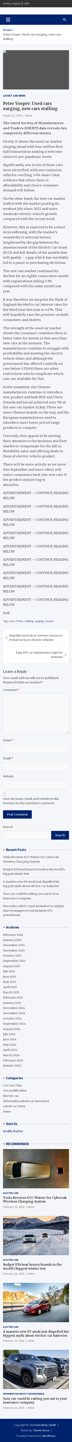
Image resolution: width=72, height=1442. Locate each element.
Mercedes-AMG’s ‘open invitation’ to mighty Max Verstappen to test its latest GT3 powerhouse (33, 910)
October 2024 (12, 1018)
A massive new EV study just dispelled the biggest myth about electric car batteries (36, 1333)
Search (8, 827)
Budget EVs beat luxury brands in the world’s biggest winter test (32, 1266)
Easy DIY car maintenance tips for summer (39, 655)
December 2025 (14, 945)
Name (8, 740)
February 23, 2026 (13, 1340)
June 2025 (9, 976)
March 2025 (11, 992)
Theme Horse (41, 1430)
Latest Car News (14, 95)
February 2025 (13, 997)
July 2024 (9, 1034)
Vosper (49, 621)
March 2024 (11, 1055)
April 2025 (10, 987)
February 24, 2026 (13, 1273)
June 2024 (10, 1039)
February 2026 (13, 935)
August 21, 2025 (12, 115)
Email (8, 758)
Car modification (15, 1090)
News (7, 1111)
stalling (29, 621)
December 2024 (14, 1008)
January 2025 (12, 1003)
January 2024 (12, 1065)
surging (39, 621)
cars (12, 621)
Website (8, 776)
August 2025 (11, 966)
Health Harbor (13, 1131)
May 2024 (9, 1044)
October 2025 (12, 955)
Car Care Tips (12, 1085)
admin (28, 115)
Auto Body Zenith (45, 1425)
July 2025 (9, 971)
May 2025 (9, 982)
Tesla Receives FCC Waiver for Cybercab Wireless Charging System (35, 1200)
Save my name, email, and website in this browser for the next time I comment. (31, 801)
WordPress (49, 1436)
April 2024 (10, 1050)
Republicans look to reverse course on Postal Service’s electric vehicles (35, 638)
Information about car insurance (26, 1101)
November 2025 (14, 950)
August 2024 (11, 1029)
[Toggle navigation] (8, 19)
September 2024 (14, 1023)
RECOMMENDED (17, 1144)
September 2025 (14, 961)
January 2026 (12, 940)
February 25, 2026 (13, 1207)
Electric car (11, 1096)
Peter (19, 621)
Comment (11, 690)
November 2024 (14, 1013)
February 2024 (13, 1060)
